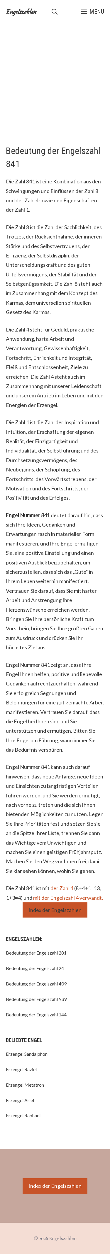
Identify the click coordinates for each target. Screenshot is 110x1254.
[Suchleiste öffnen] (54, 11)
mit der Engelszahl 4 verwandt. (68, 898)
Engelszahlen (21, 11)
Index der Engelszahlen (55, 910)
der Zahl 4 (61, 888)
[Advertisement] (55, 81)
